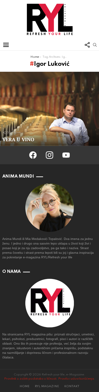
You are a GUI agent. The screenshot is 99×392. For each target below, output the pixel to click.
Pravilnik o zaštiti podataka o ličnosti (30, 378)
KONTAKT (71, 386)
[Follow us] (87, 45)
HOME (24, 386)
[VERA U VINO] (49, 109)
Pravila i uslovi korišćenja (76, 378)
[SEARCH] (95, 45)
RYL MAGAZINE (47, 386)
